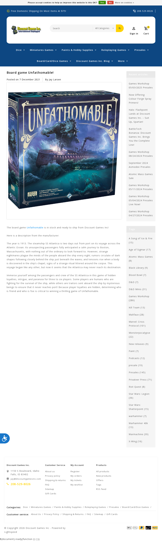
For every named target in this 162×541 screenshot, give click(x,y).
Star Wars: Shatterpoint (139, 406)
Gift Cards (50, 493)
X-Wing (135, 441)
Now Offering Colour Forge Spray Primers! (140, 98)
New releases (139, 343)
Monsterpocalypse (139, 334)
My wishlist (77, 484)
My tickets (76, 480)
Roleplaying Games (113, 49)
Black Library (138, 267)
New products (103, 475)
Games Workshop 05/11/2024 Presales (141, 187)
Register (75, 471)
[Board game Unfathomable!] (64, 150)
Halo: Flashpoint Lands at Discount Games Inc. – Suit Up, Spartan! (139, 115)
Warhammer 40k (138, 425)
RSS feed (101, 489)
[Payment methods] (154, 527)
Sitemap (49, 489)
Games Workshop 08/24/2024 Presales (141, 153)
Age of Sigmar (140, 249)
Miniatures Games (41, 49)
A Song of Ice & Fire (141, 240)
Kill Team (137, 307)
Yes (102, 3)
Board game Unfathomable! (30, 72)
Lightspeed (10, 531)
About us (50, 471)
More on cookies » (124, 3)
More (121, 60)
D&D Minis (138, 289)
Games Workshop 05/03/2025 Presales (141, 85)
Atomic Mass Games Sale (141, 176)
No (110, 3)
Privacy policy (52, 475)
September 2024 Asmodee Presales (139, 164)
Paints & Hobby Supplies (77, 49)
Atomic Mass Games (141, 258)
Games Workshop (139, 298)
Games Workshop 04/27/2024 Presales (141, 213)
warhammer (138, 416)
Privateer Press (140, 379)
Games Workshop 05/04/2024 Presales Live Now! (141, 200)
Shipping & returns (55, 480)
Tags (98, 484)
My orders (76, 475)
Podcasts (137, 358)
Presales (140, 49)
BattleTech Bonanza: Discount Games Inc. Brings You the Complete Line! (140, 136)
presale (136, 365)
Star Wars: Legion (139, 395)
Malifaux (136, 314)
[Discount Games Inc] (26, 30)
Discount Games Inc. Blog (93, 60)
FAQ (47, 484)
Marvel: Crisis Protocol (137, 323)
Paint (134, 351)
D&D (133, 282)
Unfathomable (35, 227)
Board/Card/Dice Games (52, 60)
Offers (99, 480)
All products (102, 471)
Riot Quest (137, 386)
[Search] (120, 28)
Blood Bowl (137, 274)
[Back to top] (152, 531)
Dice (19, 49)
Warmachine (139, 434)
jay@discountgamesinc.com (26, 478)
